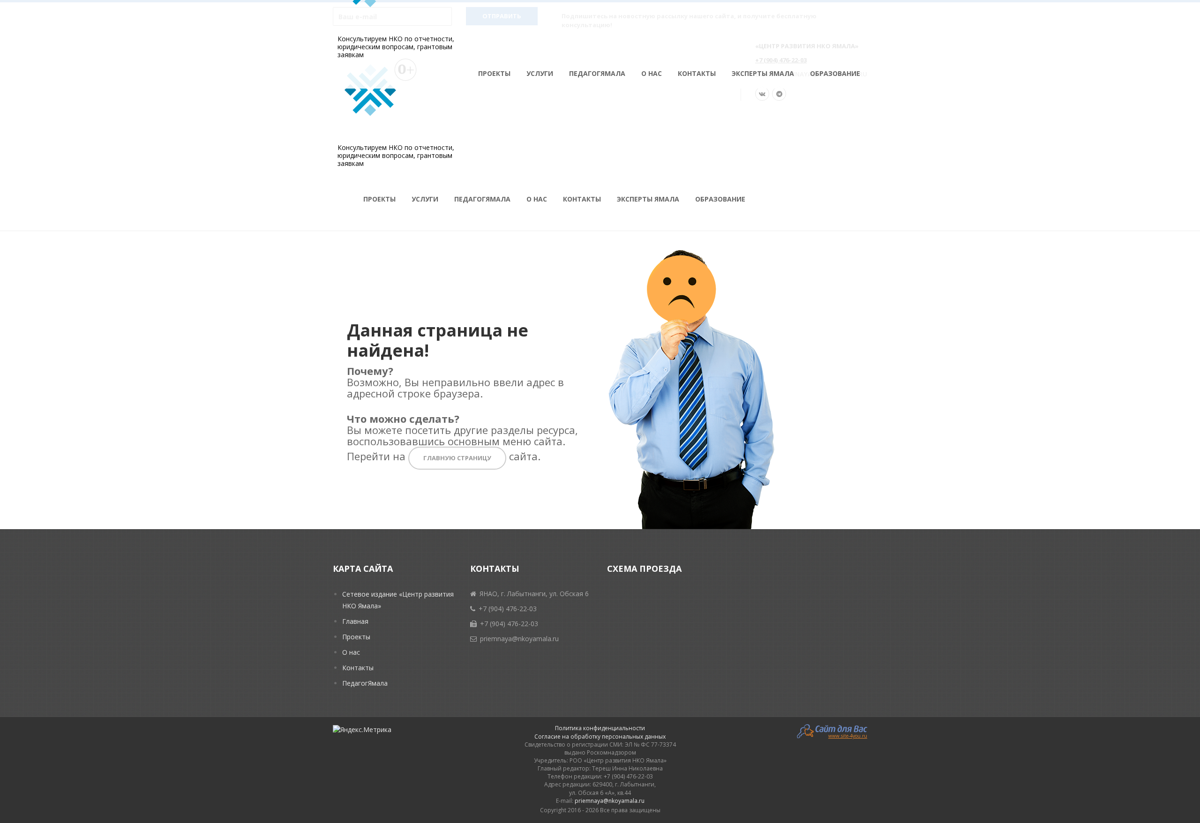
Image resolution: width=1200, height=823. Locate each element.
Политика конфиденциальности (600, 728)
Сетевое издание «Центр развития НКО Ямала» (398, 600)
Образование (835, 73)
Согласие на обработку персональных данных (600, 737)
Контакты (697, 73)
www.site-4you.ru (847, 735)
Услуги (539, 73)
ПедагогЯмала (597, 73)
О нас (651, 73)
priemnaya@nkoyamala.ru (610, 801)
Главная (355, 621)
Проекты (494, 73)
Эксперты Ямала (763, 73)
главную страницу (457, 458)
